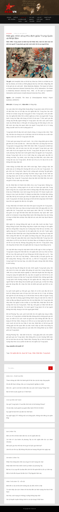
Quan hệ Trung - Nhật (29, 353)
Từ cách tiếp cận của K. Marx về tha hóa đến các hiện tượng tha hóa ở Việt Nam (29, 491)
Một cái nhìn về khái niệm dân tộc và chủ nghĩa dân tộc (23, 436)
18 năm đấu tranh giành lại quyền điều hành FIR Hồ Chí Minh (25, 408)
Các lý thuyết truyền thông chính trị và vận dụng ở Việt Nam (25, 499)
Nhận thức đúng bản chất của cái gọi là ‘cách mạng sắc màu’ (25, 462)
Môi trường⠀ (12, 19)
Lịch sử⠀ (39, 17)
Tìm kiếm (31, 21)
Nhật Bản (39, 353)
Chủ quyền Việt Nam (13, 400)
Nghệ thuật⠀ (48, 17)
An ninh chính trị (12, 457)
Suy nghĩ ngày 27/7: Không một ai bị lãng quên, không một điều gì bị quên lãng (29, 417)
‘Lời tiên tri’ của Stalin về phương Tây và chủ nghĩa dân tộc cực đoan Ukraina (29, 441)
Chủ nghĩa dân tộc (15, 353)
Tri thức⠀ (32, 17)
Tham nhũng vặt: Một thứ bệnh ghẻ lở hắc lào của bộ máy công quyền (28, 380)
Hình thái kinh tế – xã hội (15, 481)
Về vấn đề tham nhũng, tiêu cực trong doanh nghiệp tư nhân (25, 384)
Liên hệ (38, 21)
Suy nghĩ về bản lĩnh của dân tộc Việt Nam (19, 412)
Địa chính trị (11, 431)
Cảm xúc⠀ (48, 19)
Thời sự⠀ (15, 17)
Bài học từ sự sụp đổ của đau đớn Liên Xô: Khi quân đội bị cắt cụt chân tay (29, 469)
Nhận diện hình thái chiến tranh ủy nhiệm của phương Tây (24, 466)
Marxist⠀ (32, 19)
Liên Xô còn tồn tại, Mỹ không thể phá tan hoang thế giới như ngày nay (28, 449)
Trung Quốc (46, 353)
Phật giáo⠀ (40, 19)
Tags (25, 21)
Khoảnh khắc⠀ (22, 19)
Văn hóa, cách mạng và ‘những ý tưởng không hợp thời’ (23, 495)
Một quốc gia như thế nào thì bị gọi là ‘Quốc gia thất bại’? (24, 445)
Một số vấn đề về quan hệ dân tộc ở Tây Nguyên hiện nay (24, 473)
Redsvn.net (33, 508)
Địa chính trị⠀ (23, 33)
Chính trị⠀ (24, 17)
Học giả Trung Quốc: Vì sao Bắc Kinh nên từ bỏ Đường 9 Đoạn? (25, 404)
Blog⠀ (20, 21)
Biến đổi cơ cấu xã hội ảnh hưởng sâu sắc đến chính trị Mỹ (24, 486)
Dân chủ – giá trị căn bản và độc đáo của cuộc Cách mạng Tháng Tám (27, 388)
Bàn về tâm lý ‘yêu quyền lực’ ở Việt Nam (18, 392)
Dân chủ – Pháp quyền (14, 376)
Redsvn (9, 17)
